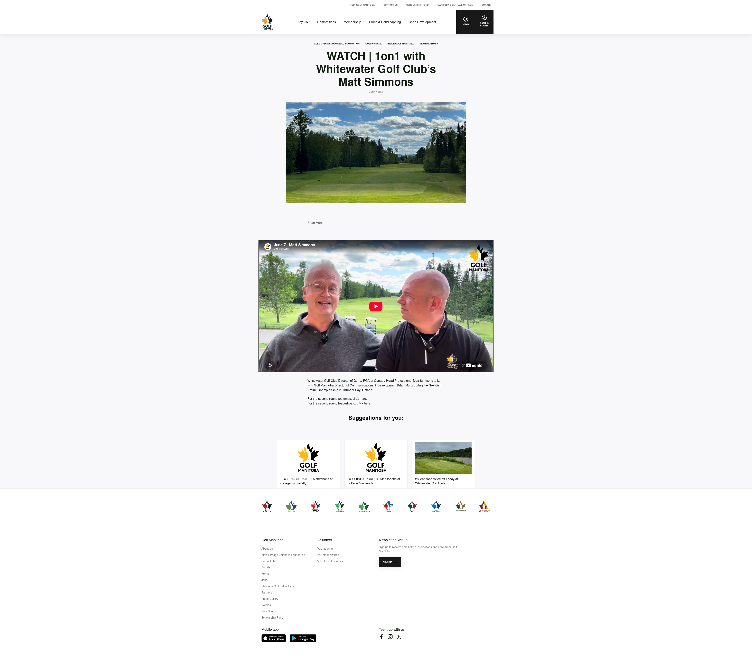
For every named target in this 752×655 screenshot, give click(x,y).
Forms (265, 573)
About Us (267, 548)
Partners (266, 592)
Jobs (264, 580)
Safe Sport (268, 611)
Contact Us (390, 4)
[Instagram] (390, 636)
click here (359, 398)
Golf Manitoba (272, 539)
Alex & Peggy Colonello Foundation (337, 43)
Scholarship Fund (417, 4)
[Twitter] (399, 636)
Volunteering (325, 548)
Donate (486, 4)
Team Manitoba (429, 43)
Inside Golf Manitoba (401, 43)
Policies (266, 605)
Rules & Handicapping (385, 22)
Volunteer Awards (328, 555)
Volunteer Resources (330, 561)
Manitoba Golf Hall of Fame (455, 4)
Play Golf (302, 22)
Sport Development (422, 22)
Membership (352, 22)
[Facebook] (381, 636)
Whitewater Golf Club (322, 380)
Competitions (326, 22)
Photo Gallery (269, 599)
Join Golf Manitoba (362, 4)
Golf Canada (373, 43)
